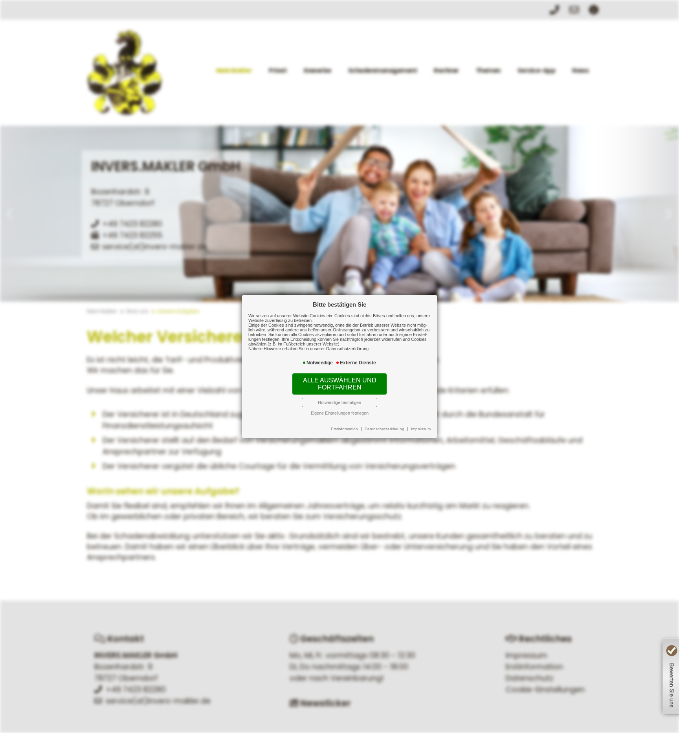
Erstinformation (344, 429)
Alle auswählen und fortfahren (339, 384)
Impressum (421, 429)
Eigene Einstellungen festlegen (340, 413)
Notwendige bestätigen (339, 402)
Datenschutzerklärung (384, 429)
